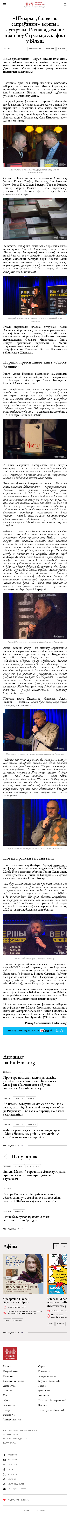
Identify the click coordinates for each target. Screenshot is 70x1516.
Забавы (42, 1385)
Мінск (51, 1324)
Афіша (6, 1400)
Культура (61, 49)
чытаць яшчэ (11, 1145)
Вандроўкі (8, 1414)
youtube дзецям (16, 1484)
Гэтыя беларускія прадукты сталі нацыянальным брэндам (26, 1218)
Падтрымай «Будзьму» (19, 1500)
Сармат (42, 1366)
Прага (7, 1320)
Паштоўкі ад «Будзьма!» (51, 1410)
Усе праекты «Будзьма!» (15, 1439)
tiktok (10, 1469)
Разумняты (44, 1371)
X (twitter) (13, 1474)
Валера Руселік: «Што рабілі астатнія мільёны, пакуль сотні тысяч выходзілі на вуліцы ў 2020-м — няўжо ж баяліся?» (32, 1197)
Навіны (7, 1366)
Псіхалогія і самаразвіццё (52, 1400)
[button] (64, 1246)
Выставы (60, 1324)
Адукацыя (43, 1395)
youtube (12, 1479)
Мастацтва (9, 1405)
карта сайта (9, 1443)
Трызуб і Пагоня (12, 1419)
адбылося (61, 92)
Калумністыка (10, 1371)
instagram (13, 1460)
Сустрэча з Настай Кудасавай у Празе (16, 1300)
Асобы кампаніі (11, 1435)
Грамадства (19, 1072)
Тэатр (6, 1410)
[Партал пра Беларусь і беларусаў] (34, 4)
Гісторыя (31, 1098)
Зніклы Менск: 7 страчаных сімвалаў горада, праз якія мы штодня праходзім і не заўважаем (34, 1175)
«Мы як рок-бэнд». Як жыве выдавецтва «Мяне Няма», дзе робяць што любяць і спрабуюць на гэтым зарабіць (31, 1133)
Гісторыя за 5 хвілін (13, 1381)
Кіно (5, 1395)
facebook (12, 1455)
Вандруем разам (33, 1166)
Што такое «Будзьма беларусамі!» (20, 1430)
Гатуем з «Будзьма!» (49, 1381)
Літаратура (50, 49)
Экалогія (43, 1405)
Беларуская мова (35, 49)
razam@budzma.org (17, 1489)
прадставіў (60, 865)
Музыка (7, 1390)
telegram (12, 1465)
